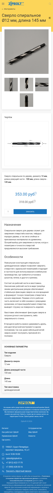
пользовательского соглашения (21, 481)
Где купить (6, 440)
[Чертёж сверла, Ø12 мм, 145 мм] (26, 143)
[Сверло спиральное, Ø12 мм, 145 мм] (26, 51)
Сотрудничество (35, 428)
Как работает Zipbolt (10, 432)
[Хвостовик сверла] (26, 100)
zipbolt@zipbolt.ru (14, 458)
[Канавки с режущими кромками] (42, 84)
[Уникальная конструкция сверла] (11, 84)
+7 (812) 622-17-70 (14, 462)
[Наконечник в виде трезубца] (26, 84)
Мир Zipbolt (32, 432)
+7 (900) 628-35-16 (14, 467)
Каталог (5, 428)
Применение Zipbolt (10, 436)
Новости (31, 436)
